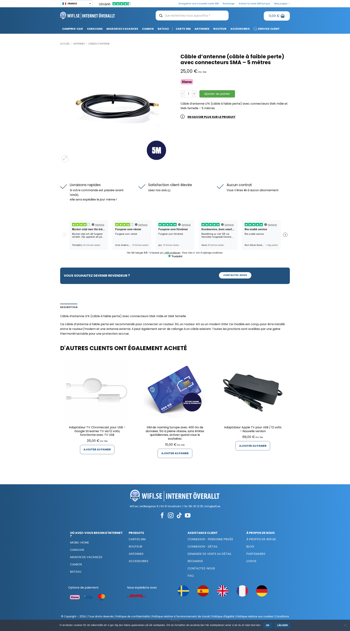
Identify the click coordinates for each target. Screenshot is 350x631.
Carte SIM (183, 28)
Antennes (202, 28)
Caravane (95, 28)
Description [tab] (68, 307)
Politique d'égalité (223, 616)
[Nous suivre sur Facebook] (162, 516)
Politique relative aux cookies (254, 616)
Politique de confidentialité (133, 616)
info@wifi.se (212, 506)
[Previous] (60, 413)
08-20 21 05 (195, 506)
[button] (76, 3)
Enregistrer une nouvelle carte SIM (199, 3)
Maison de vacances (122, 28)
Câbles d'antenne (99, 43)
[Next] (289, 413)
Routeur (219, 28)
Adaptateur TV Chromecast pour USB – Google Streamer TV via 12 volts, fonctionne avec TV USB (97, 431)
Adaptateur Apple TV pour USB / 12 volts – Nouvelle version (252, 429)
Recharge (229, 3)
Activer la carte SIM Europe (254, 3)
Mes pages (280, 3)
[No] (345, 626)
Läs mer (282, 625)
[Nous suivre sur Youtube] (187, 516)
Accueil (65, 43)
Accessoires (240, 28)
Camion (148, 28)
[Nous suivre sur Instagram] (171, 516)
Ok (268, 625)
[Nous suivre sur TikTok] (179, 516)
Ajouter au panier (217, 94)
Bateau (163, 28)
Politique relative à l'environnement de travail (181, 616)
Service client (269, 29)
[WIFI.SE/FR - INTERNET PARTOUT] (87, 15)
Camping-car (72, 28)
